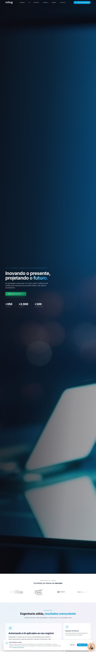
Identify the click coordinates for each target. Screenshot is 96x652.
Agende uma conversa (14, 294)
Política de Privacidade (18, 647)
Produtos (45, 2)
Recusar (72, 644)
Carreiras (62, 2)
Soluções (22, 2)
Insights (54, 2)
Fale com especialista (83, 2)
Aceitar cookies (82, 644)
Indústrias (36, 2)
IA (29, 2)
